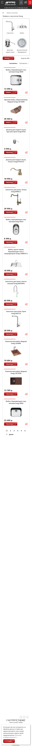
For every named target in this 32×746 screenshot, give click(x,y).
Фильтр (7, 58)
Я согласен (8, 741)
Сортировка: (13, 63)
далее (11, 434)
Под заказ (9, 152)
